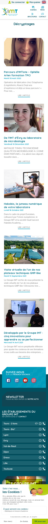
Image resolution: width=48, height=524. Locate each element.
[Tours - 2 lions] (40, 423)
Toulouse (8, 469)
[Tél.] (44, 423)
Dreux (7, 457)
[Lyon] (40, 435)
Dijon (6, 452)
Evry (6, 440)
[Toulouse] (40, 469)
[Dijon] (40, 452)
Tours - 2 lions (10, 423)
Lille (6, 463)
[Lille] (40, 463)
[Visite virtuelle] (36, 423)
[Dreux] (40, 457)
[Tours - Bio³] (40, 429)
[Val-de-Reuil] (40, 446)
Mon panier (35, 2)
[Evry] (40, 440)
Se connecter (18, 2)
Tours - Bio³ (9, 429)
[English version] (44, 2)
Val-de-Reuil (10, 446)
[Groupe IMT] (9, 12)
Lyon (6, 435)
